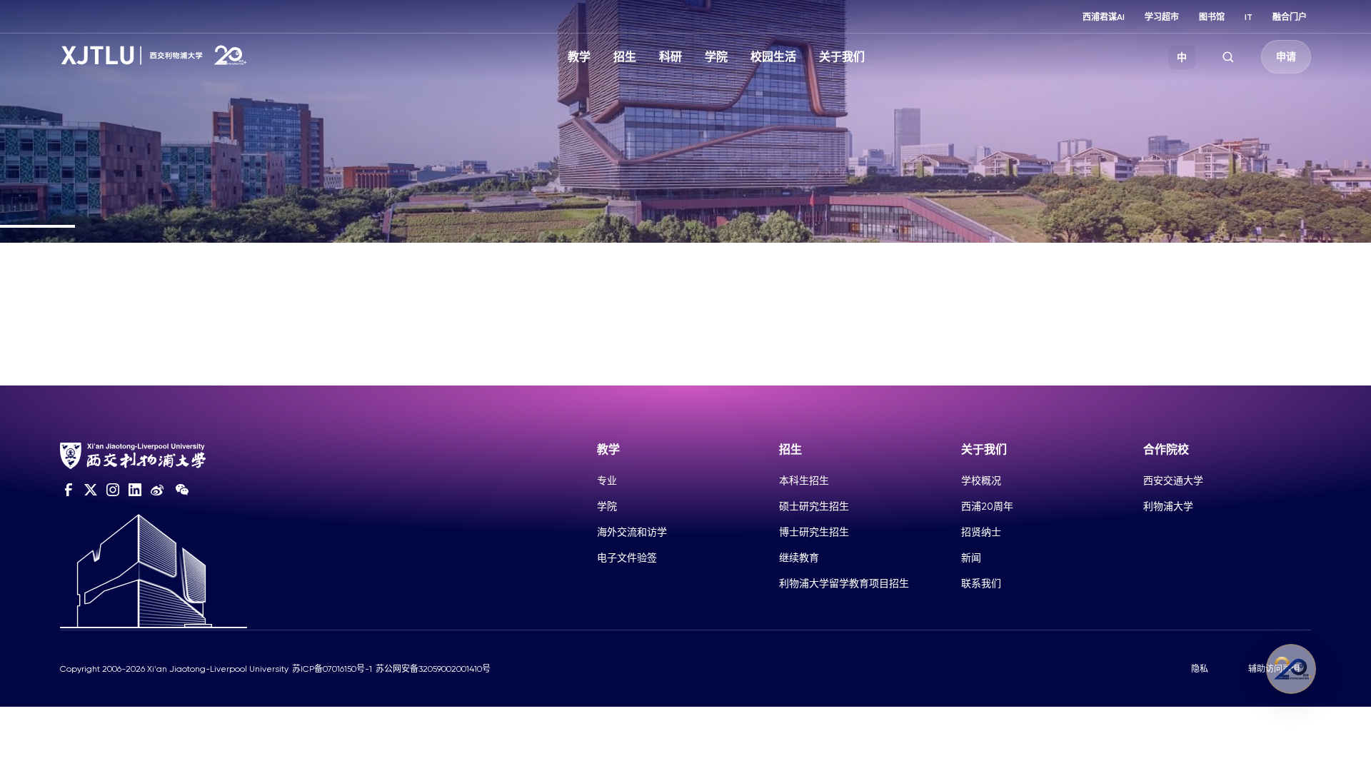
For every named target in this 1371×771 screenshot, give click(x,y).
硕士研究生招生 (814, 506)
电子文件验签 (627, 557)
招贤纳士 (981, 532)
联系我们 (981, 583)
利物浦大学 (1168, 506)
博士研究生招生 (814, 532)
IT (1248, 17)
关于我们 (842, 57)
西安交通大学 (1173, 480)
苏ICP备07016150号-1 (332, 669)
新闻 (971, 557)
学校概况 (981, 480)
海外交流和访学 (632, 532)
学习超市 (1162, 17)
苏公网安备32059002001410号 (433, 669)
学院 (716, 57)
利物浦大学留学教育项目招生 (844, 583)
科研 (670, 57)
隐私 (1199, 669)
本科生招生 (804, 480)
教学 (579, 57)
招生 (624, 57)
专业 (607, 480)
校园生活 (773, 57)
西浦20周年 (987, 506)
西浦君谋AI (1104, 17)
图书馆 (1212, 17)
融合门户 (1289, 17)
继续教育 (799, 557)
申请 (1286, 57)
